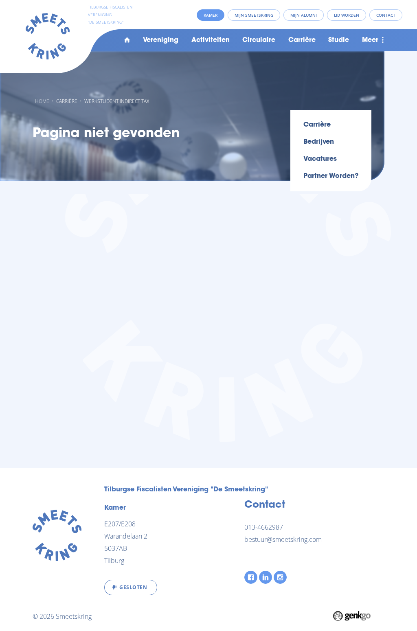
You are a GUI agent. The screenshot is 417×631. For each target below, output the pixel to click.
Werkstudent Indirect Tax (116, 101)
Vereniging (160, 40)
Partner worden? (330, 176)
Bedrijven (318, 142)
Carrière (302, 40)
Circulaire (258, 40)
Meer (370, 40)
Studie (338, 40)
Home (126, 40)
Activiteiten (210, 40)
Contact (385, 15)
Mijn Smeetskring (254, 15)
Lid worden (346, 15)
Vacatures (320, 159)
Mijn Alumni (303, 15)
